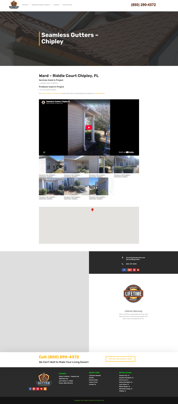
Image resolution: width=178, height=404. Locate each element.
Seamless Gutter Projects (41, 5)
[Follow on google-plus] (129, 269)
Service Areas (67, 5)
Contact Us (92, 384)
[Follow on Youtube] (138, 269)
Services (25, 5)
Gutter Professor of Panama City (52, 93)
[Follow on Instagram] (134, 269)
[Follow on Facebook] (124, 269)
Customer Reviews (95, 375)
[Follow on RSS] (45, 388)
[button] (92, 210)
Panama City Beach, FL (126, 378)
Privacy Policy (93, 380)
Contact (56, 5)
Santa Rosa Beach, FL (126, 382)
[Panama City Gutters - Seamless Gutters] (51, 173)
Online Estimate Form (120, 359)
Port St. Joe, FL (124, 380)
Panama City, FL (124, 375)
